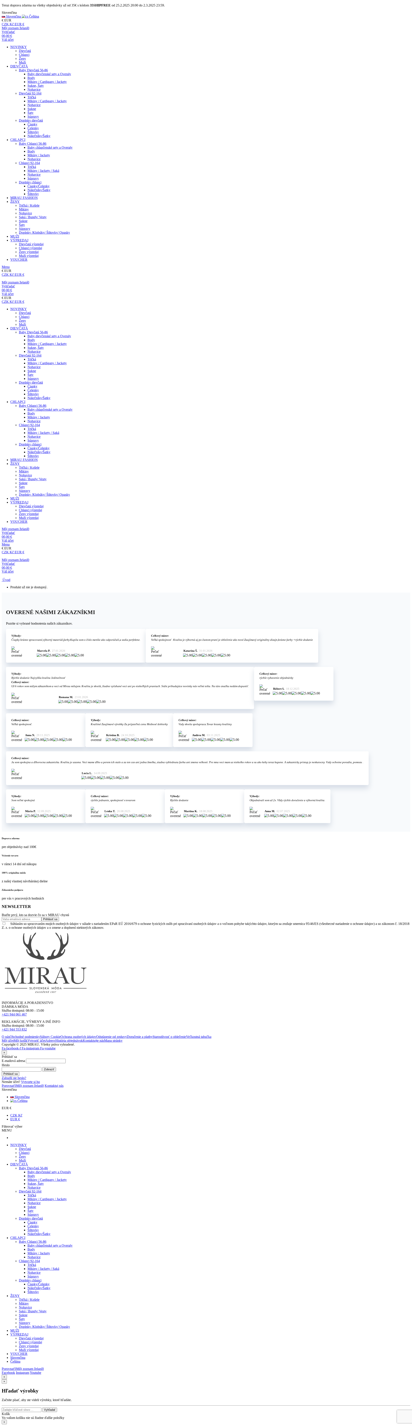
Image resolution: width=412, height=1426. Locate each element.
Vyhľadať (49, 1409)
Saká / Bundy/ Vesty (33, 217)
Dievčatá (25, 51)
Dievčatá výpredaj (31, 244)
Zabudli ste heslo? (14, 1078)
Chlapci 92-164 (29, 163)
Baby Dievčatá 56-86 (33, 70)
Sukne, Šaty (35, 85)
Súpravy (33, 116)
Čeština (22, 1101)
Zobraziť (49, 1069)
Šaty (30, 112)
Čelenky (33, 128)
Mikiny (24, 209)
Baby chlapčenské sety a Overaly (50, 147)
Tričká (31, 97)
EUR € (15, 1119)
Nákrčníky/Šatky (38, 136)
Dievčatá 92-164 (30, 93)
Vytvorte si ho (30, 1082)
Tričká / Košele (29, 205)
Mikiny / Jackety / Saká (43, 170)
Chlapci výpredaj (30, 248)
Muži (22, 62)
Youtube (35, 1372)
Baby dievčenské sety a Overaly (49, 74)
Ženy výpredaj (29, 252)
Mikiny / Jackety (38, 155)
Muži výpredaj (29, 256)
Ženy (22, 58)
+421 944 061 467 (14, 1014)
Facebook (8, 1372)
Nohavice (34, 89)
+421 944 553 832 (14, 1029)
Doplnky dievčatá (31, 120)
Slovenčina (22, 1097)
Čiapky (32, 124)
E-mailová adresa (13, 1061)
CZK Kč (16, 1115)
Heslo (6, 1065)
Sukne (31, 109)
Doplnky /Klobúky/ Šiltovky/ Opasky (44, 232)
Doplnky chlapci (30, 182)
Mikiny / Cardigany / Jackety (47, 82)
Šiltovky (33, 132)
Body (31, 78)
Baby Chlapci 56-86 (32, 143)
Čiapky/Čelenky (38, 186)
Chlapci (24, 54)
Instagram (22, 1372)
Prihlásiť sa (10, 1073)
